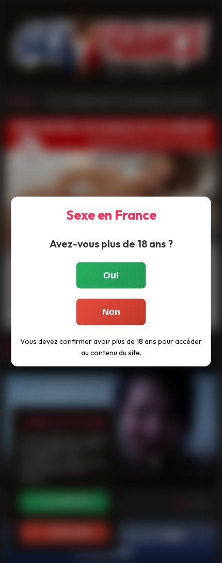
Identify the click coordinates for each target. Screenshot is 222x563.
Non (111, 312)
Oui (111, 275)
